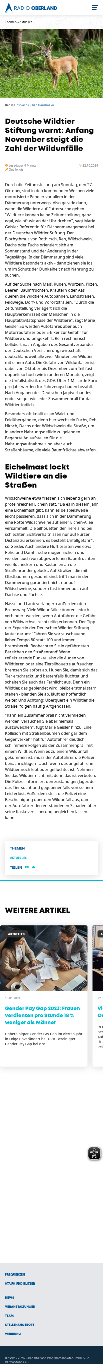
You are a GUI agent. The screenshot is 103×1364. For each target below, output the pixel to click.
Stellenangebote (19, 1325)
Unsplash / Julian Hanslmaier (34, 105)
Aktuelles (26, 22)
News (9, 1297)
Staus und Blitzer (20, 1283)
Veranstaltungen (20, 1306)
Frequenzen (15, 1274)
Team (9, 1316)
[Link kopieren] (27, 867)
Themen (10, 22)
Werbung (13, 1334)
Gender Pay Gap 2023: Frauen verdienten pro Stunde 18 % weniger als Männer (42, 1015)
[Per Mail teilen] (33, 867)
